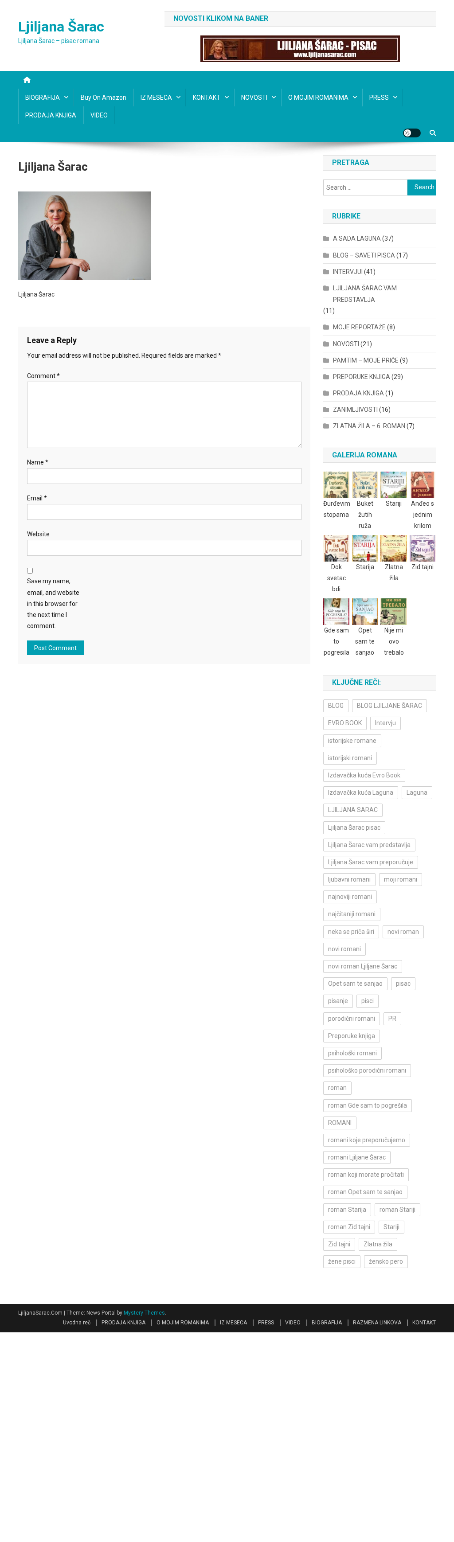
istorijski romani (350, 757)
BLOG (336, 705)
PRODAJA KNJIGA (50, 115)
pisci (367, 1000)
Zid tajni (339, 1244)
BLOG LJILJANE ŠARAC (389, 705)
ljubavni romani (349, 879)
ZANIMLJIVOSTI (355, 409)
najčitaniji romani (352, 913)
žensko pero (386, 1261)
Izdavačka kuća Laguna (360, 792)
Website (38, 534)
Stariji (391, 1226)
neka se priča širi (351, 931)
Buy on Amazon (103, 97)
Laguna (417, 792)
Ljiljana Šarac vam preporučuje (370, 862)
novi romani (344, 949)
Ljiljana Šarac (61, 26)
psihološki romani (352, 1053)
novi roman (403, 931)
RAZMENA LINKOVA (377, 1322)
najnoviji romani (350, 896)
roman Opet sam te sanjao (365, 1191)
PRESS (379, 97)
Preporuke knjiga (351, 1035)
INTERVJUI (348, 271)
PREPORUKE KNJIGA (361, 376)
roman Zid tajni (349, 1226)
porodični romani (351, 1018)
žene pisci (342, 1261)
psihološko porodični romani (367, 1070)
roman (337, 1087)
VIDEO (99, 115)
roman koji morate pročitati (366, 1174)
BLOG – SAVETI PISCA (364, 255)
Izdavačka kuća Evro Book (364, 775)
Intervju (385, 722)
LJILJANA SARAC (353, 809)
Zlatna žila (378, 1244)
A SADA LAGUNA (357, 238)
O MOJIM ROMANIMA (318, 97)
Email (37, 498)
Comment (43, 375)
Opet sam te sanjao (355, 983)
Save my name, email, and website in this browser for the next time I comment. (53, 603)
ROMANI (340, 1122)
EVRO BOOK (345, 722)
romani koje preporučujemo (366, 1140)
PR (392, 1018)
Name (37, 462)
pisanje (338, 1000)
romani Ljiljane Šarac (357, 1157)
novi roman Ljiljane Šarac (362, 966)
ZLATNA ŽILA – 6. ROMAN (369, 425)
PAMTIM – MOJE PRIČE (366, 360)
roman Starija (347, 1209)
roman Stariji (397, 1209)
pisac (403, 983)
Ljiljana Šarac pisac (354, 827)
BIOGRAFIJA (42, 97)
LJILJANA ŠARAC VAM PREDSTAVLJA (365, 294)
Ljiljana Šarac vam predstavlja (369, 844)
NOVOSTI (254, 97)
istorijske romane (352, 740)
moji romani (400, 879)
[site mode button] (412, 133)
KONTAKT (206, 97)
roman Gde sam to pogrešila (367, 1105)
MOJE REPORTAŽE (359, 327)
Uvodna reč (76, 1322)
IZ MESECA (156, 97)
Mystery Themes (144, 1313)
